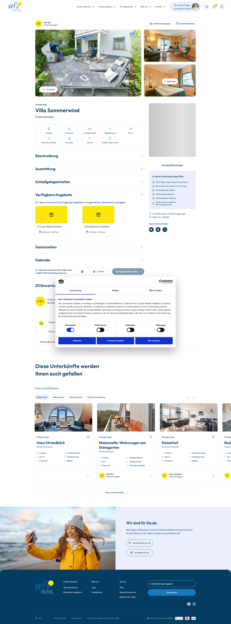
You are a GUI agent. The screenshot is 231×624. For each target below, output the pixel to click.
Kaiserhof (170, 442)
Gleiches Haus (58, 397)
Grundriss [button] (51, 89)
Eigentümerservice (128, 592)
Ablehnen (77, 341)
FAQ (121, 587)
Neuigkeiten (97, 592)
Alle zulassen (154, 341)
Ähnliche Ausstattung (96, 397)
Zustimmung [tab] (75, 290)
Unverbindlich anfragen (172, 165)
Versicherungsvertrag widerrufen (103, 618)
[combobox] (206, 6)
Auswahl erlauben (115, 341)
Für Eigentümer (126, 6)
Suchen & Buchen (84, 6)
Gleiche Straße (76, 397)
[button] (151, 229)
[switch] (100, 330)
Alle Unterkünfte (70, 587)
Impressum (76, 618)
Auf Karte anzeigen (161, 23)
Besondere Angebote (72, 592)
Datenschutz (60, 618)
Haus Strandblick (50, 442)
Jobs (94, 587)
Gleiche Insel (42, 397)
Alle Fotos (171, 81)
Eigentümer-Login (128, 597)
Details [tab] (115, 290)
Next (87, 419)
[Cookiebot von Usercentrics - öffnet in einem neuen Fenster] (161, 282)
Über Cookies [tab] (155, 290)
